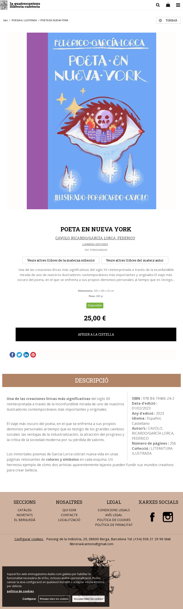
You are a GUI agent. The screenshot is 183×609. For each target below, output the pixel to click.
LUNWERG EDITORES (95, 244)
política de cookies (20, 591)
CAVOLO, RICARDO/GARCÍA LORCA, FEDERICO (95, 238)
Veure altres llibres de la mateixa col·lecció (61, 260)
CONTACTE (69, 515)
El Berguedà (24, 520)
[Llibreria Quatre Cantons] (20, 5)
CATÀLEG (24, 510)
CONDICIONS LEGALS (114, 510)
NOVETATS (25, 515)
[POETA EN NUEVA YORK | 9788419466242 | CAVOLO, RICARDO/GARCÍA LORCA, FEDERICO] (91, 121)
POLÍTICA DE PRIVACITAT (114, 525)
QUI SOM (69, 510)
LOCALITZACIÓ (69, 520)
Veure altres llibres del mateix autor (135, 260)
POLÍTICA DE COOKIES (114, 520)
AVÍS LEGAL (113, 515)
